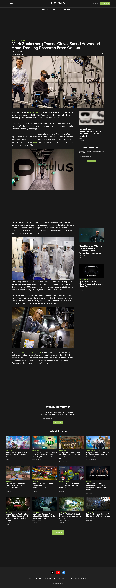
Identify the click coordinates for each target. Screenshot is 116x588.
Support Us (105, 3)
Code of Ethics (62, 578)
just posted (33, 112)
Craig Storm (90, 492)
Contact (39, 578)
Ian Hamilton (17, 51)
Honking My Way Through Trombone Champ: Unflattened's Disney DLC (42, 485)
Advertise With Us (81, 578)
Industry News (64, 481)
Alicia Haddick (91, 459)
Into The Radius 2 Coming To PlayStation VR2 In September (98, 515)
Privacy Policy (50, 578)
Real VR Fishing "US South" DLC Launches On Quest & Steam (70, 516)
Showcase (69, 10)
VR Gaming (35, 451)
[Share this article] (103, 53)
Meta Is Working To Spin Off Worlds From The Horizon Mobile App (17, 455)
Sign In (95, 4)
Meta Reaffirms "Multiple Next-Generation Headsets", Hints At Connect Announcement (90, 249)
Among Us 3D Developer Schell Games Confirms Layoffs (69, 485)
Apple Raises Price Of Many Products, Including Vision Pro (91, 283)
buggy (35, 142)
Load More (58, 532)
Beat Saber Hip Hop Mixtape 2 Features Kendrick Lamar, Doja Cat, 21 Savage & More (44, 455)
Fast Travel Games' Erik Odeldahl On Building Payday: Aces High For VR (44, 516)
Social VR (9, 451)
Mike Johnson (36, 459)
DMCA (71, 578)
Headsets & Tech (19, 40)
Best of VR (57, 10)
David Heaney (83, 255)
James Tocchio (37, 490)
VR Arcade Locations (93, 451)
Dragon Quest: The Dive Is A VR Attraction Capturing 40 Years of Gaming (97, 455)
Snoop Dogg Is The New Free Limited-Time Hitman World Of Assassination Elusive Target (17, 517)
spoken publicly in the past (31, 352)
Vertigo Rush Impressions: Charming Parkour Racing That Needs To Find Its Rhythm (69, 456)
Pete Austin (63, 461)
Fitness (88, 481)
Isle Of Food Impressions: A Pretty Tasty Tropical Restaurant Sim (17, 485)
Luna (80, 138)
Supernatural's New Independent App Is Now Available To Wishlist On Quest (96, 486)
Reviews (46, 10)
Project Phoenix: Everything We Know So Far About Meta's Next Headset (90, 132)
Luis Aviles (9, 490)
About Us (31, 578)
